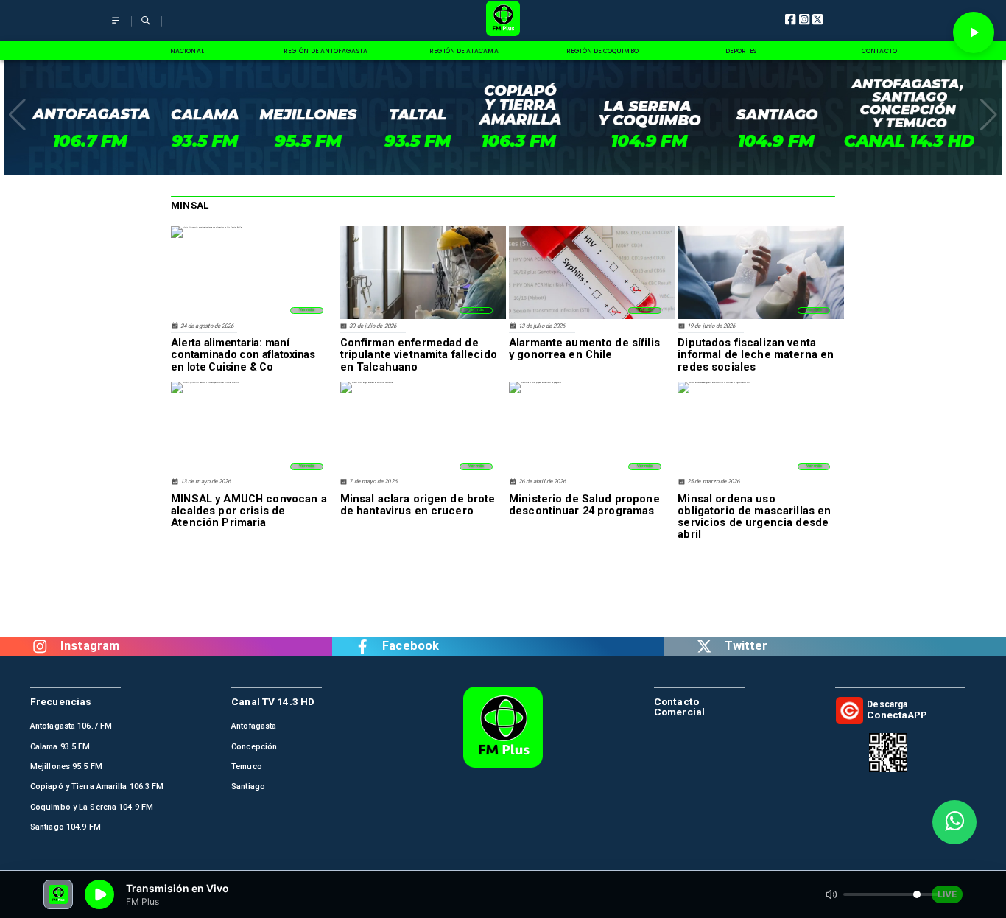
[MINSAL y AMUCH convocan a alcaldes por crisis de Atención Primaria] (205, 382)
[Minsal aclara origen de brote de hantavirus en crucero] (366, 382)
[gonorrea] (592, 318)
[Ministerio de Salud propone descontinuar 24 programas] (535, 382)
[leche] (760, 318)
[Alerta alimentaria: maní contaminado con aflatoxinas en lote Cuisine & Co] (206, 227)
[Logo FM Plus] (503, 20)
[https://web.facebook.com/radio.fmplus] (362, 646)
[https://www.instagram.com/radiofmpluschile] (40, 646)
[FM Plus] (115, 26)
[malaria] (423, 318)
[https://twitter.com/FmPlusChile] (704, 646)
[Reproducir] (973, 32)
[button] (17, 115)
